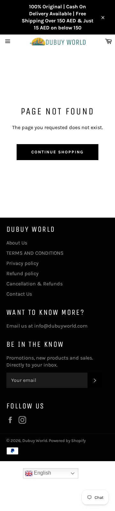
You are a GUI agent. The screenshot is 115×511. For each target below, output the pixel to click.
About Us (16, 243)
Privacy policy (22, 263)
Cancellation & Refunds (34, 284)
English (42, 473)
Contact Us (19, 294)
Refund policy (22, 273)
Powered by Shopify (67, 440)
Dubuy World (34, 440)
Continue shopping (57, 152)
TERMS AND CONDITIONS (35, 253)
